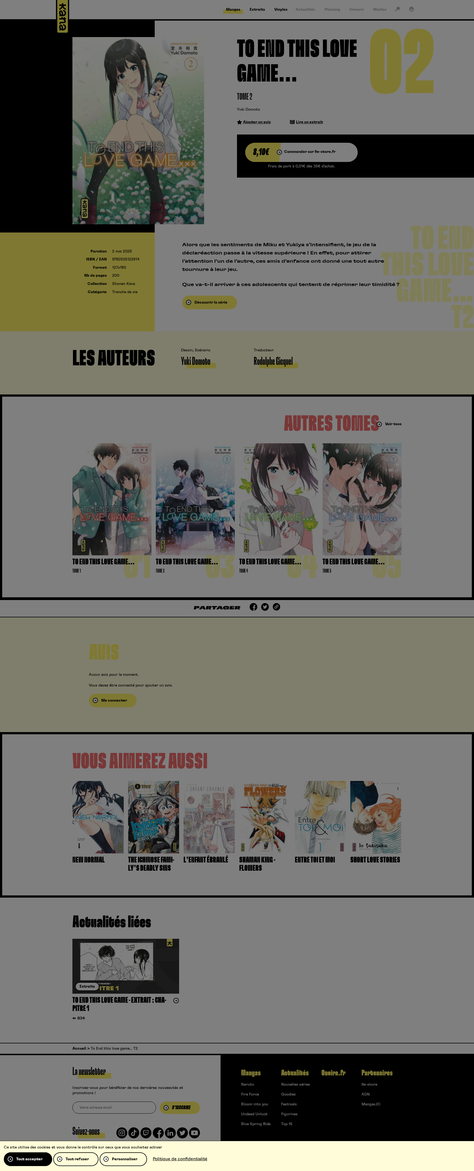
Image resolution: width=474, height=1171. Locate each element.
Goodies (288, 1094)
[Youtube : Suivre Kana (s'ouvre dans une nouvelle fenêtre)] (194, 1135)
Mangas (251, 1073)
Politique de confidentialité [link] (180, 1159)
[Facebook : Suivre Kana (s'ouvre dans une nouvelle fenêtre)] (158, 1135)
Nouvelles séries (295, 1084)
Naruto (247, 1084)
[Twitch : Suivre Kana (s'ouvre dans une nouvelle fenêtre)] (145, 1135)
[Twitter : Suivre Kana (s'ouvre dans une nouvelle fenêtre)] (182, 1135)
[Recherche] (397, 10)
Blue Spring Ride (255, 1124)
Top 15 (286, 1124)
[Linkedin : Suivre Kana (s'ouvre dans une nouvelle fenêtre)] (170, 1135)
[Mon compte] (411, 10)
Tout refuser (77, 1159)
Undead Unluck (254, 1114)
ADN (366, 1094)
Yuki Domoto (248, 109)
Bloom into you (254, 1104)
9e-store (369, 1084)
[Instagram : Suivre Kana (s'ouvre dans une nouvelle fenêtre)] (121, 1135)
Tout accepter (29, 1159)
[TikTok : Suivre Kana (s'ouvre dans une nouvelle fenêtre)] (133, 1135)
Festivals (289, 1104)
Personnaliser (124, 1159)
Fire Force (250, 1094)
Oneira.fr (333, 1073)
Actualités (295, 1073)
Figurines (289, 1114)
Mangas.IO (371, 1104)
